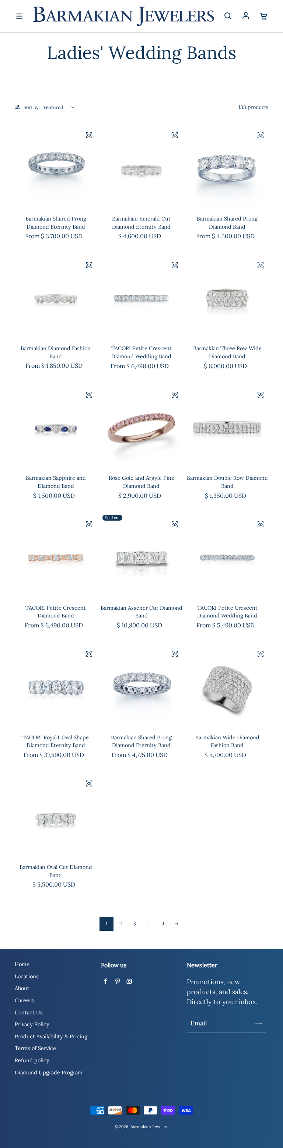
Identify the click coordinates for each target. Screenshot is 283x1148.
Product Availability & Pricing (51, 1036)
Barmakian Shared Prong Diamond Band (227, 222)
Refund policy (32, 1060)
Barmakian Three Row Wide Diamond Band (227, 352)
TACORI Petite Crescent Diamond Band (55, 612)
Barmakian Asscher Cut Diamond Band (141, 612)
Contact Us (29, 1012)
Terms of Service (35, 1048)
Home (22, 964)
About (22, 988)
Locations (27, 976)
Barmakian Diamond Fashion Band (56, 352)
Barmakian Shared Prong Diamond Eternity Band (55, 222)
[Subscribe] (258, 1023)
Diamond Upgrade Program (49, 1072)
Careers (24, 1000)
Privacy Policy (32, 1024)
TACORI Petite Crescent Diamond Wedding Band (141, 352)
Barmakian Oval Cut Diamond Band (56, 871)
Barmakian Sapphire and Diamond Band (56, 482)
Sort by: (32, 107)
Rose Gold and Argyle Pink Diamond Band (141, 482)
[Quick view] (89, 135)
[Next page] (177, 924)
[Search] (227, 16)
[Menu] (19, 16)
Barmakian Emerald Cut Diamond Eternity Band (141, 222)
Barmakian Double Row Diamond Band (227, 482)
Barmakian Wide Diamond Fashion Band (227, 741)
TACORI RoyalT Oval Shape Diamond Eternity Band (55, 741)
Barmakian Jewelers (149, 1126)
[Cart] (263, 16)
